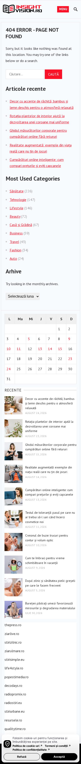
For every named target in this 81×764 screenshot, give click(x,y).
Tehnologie (18, 199)
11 (19, 348)
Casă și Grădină (21, 224)
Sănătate (17, 191)
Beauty (15, 216)
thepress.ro (12, 625)
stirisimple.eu (14, 659)
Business (16, 233)
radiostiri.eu (13, 702)
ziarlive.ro (11, 633)
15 (60, 348)
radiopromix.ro (15, 694)
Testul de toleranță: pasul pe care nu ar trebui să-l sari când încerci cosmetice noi (50, 517)
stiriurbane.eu (14, 711)
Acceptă (59, 756)
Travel (14, 241)
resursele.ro (13, 720)
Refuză (21, 756)
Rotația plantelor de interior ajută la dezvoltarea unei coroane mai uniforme (49, 426)
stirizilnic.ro (13, 642)
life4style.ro (13, 668)
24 (9, 369)
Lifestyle (16, 208)
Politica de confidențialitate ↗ (31, 749)
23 (70, 358)
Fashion (15, 250)
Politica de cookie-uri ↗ (28, 745)
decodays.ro (13, 685)
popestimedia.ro (16, 677)
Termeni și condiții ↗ (58, 745)
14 (50, 348)
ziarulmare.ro (14, 651)
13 (40, 348)
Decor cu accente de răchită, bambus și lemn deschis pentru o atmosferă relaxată (49, 403)
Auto (13, 258)
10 (9, 348)
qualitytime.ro (15, 728)
